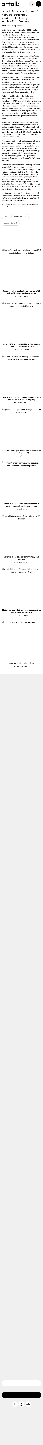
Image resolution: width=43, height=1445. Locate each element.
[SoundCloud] (28, 1404)
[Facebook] (15, 1404)
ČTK (13, 26)
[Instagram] (21, 1404)
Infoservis (20, 26)
